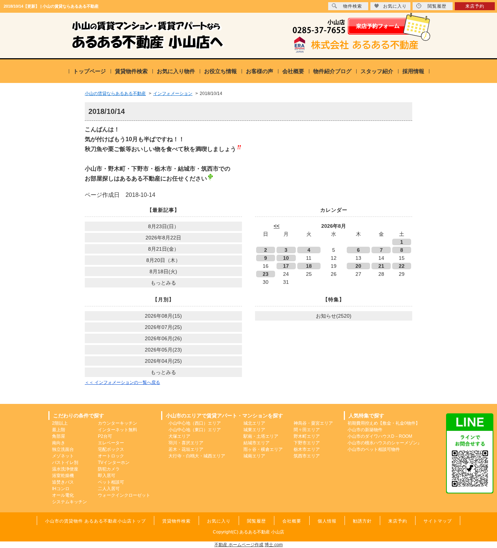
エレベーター (111, 442)
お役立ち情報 (220, 71)
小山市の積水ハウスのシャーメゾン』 (384, 442)
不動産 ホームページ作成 (238, 544)
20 (358, 266)
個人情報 (327, 521)
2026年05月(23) (163, 350)
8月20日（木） (163, 260)
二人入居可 (109, 488)
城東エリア (254, 429)
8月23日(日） (163, 226)
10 (286, 258)
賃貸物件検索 (131, 71)
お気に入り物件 (176, 71)
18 (309, 266)
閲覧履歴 (437, 6)
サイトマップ (438, 521)
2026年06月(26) (163, 338)
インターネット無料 (117, 429)
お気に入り (395, 6)
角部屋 (58, 436)
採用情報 (413, 71)
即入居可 (106, 475)
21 (381, 266)
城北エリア (254, 423)
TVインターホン (114, 462)
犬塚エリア (179, 436)
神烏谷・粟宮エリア (313, 423)
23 (266, 274)
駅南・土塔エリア (260, 436)
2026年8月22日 (163, 238)
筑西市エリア (307, 455)
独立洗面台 (63, 449)
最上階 (58, 429)
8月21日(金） (163, 249)
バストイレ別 (65, 462)
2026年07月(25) (163, 327)
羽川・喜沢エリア (185, 442)
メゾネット (63, 455)
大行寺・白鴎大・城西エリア (196, 455)
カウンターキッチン (117, 423)
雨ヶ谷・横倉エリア (263, 449)
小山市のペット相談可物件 (373, 449)
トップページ (89, 71)
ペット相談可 (111, 482)
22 (402, 266)
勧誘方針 (362, 521)
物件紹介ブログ (332, 71)
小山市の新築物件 (364, 429)
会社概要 (293, 71)
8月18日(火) (163, 271)
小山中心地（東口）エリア (194, 429)
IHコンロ (60, 488)
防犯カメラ (109, 469)
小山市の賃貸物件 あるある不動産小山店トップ (95, 521)
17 (286, 266)
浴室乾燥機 (63, 475)
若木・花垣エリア (185, 449)
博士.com (274, 544)
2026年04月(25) (163, 361)
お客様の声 (259, 71)
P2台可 (105, 436)
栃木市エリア (307, 449)
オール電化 (63, 495)
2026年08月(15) (163, 316)
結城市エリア (256, 442)
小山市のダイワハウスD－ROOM (379, 436)
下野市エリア (307, 442)
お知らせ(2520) (333, 316)
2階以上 (60, 423)
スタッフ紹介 (377, 71)
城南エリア (254, 455)
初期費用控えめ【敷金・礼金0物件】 (383, 423)
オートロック (111, 455)
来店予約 (474, 6)
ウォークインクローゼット (124, 495)
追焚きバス (63, 482)
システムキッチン (69, 501)
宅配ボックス (111, 449)
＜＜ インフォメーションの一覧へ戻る (122, 382)
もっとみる (163, 283)
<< (276, 226)
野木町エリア (307, 436)
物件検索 (352, 6)
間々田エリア (307, 429)
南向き (58, 442)
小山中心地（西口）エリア (194, 423)
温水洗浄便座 (65, 469)
